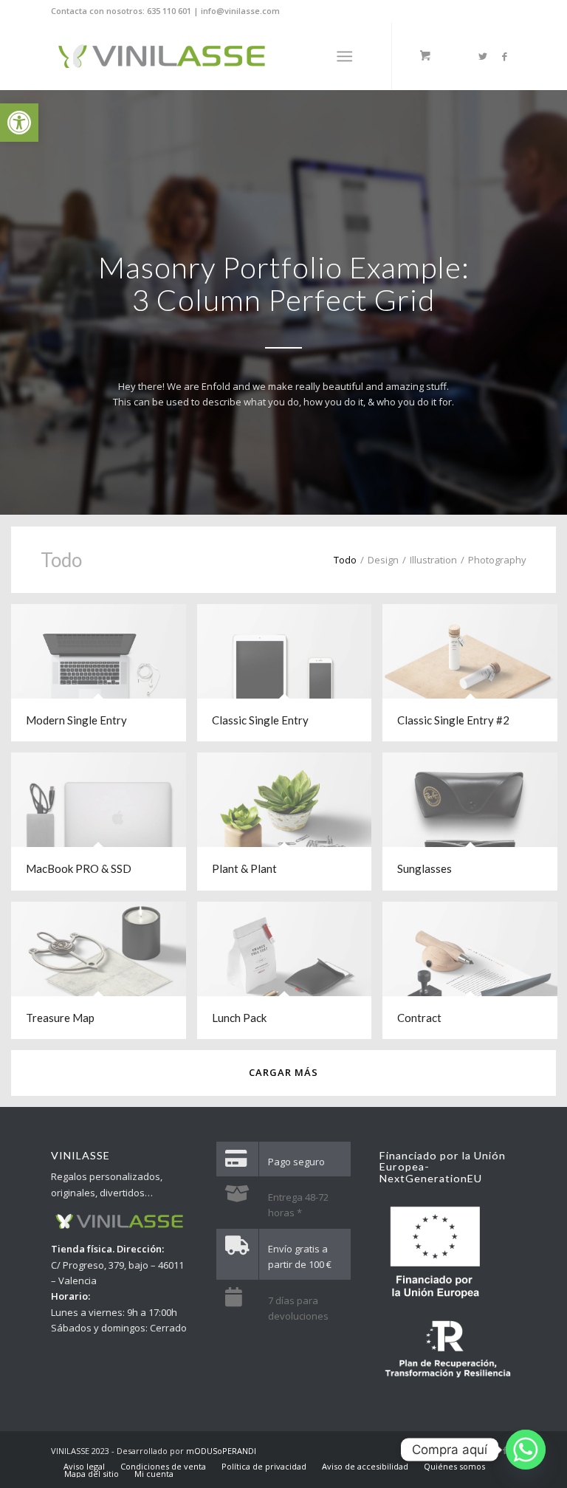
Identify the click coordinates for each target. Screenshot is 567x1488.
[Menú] (344, 56)
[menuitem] (84, 1466)
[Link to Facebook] (505, 56)
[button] (19, 122)
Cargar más (283, 1072)
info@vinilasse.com (240, 10)
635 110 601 (169, 10)
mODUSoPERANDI (221, 1450)
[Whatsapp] (526, 1450)
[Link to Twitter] (483, 56)
